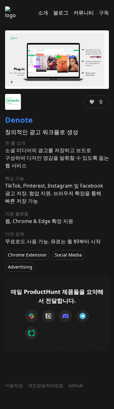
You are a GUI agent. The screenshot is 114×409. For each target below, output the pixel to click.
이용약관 (14, 385)
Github (75, 385)
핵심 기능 (14, 178)
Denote (19, 120)
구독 (104, 12)
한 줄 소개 (15, 143)
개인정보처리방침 (45, 385)
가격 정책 (14, 234)
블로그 (60, 12)
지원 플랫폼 (16, 214)
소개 (43, 12)
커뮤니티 (83, 12)
